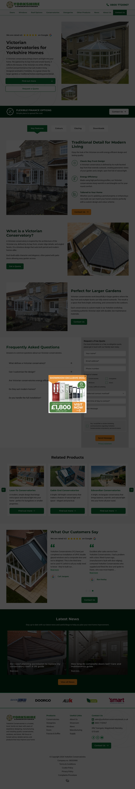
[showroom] (67, 394)
